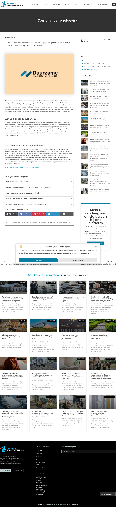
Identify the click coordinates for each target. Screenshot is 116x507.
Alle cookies (38, 260)
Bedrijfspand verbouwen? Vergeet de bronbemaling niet (42, 337)
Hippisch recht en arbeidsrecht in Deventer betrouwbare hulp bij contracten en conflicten (99, 166)
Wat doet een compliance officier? (96, 66)
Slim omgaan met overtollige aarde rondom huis (12, 337)
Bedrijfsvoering (10, 37)
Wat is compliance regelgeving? (39, 181)
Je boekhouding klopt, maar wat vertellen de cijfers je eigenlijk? (73, 299)
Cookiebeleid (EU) (40, 464)
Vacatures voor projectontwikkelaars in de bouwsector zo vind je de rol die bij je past (42, 414)
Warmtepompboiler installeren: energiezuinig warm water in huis (99, 148)
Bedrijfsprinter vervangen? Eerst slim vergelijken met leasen (42, 299)
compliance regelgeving (32, 222)
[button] (96, 247)
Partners (67, 4)
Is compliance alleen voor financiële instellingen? (39, 204)
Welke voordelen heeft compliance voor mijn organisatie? (39, 187)
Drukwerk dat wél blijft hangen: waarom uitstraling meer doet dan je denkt (99, 105)
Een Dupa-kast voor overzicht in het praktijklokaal (99, 413)
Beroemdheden (41, 468)
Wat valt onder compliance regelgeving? (39, 193)
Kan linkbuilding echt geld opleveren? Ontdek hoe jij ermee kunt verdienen (41, 490)
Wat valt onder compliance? (94, 63)
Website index (40, 471)
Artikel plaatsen (87, 4)
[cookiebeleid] (75, 253)
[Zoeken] (114, 4)
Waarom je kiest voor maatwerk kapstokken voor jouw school (72, 337)
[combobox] (104, 4)
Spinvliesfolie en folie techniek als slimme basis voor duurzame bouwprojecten (100, 173)
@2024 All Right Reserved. (58, 504)
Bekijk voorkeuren (77, 260)
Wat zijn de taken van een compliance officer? (39, 199)
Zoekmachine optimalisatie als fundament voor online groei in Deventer (99, 191)
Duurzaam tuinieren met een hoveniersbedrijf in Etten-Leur (101, 337)
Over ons (35, 4)
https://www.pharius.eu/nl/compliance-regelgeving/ (22, 167)
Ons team (45, 4)
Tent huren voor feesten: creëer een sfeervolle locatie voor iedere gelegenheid (100, 83)
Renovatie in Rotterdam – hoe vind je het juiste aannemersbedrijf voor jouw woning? (73, 376)
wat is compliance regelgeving (60, 222)
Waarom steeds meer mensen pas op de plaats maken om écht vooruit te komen (100, 141)
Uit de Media (56, 4)
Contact (75, 4)
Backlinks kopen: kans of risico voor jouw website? (41, 479)
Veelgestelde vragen (91, 69)
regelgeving (45, 222)
